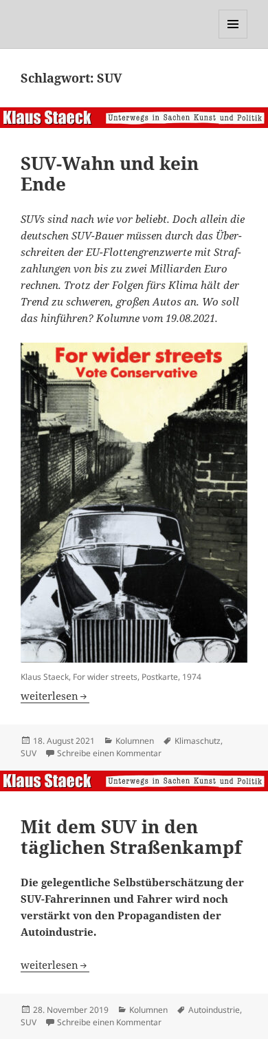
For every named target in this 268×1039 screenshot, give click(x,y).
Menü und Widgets (233, 38)
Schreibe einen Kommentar (109, 753)
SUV (28, 753)
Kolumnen (134, 741)
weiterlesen (55, 696)
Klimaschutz (198, 741)
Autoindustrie (214, 1010)
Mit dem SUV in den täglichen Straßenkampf (131, 836)
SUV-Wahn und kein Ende (110, 173)
